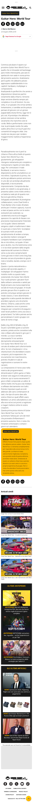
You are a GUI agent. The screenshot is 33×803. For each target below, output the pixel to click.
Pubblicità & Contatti (19, 788)
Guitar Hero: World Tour (10, 13)
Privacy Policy (23, 791)
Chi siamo (8, 788)
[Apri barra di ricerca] (30, 7)
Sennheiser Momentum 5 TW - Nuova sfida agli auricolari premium (16, 715)
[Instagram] (11, 784)
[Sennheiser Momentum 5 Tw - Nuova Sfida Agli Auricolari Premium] (16, 704)
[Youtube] (23, 784)
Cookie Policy (10, 794)
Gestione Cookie (21, 794)
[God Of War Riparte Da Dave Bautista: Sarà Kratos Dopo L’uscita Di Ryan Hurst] (16, 726)
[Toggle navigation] (3, 7)
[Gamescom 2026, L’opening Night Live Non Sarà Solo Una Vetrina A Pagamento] (16, 680)
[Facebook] (6, 784)
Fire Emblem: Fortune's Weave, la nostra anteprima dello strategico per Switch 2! (16, 659)
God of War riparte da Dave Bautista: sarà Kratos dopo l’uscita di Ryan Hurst (16, 738)
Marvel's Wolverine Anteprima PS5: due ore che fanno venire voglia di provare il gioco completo (16, 610)
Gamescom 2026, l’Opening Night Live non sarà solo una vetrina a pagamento (16, 692)
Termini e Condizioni (10, 791)
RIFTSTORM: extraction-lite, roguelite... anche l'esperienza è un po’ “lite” (16, 635)
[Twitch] (28, 784)
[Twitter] (17, 784)
